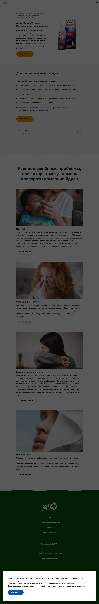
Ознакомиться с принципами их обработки (25, 586)
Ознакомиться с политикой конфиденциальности (64, 586)
